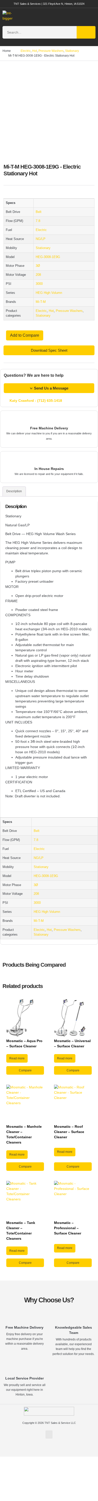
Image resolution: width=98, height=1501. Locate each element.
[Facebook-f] (49, 1450)
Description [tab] (14, 491)
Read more (17, 1058)
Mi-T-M (41, 302)
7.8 (38, 221)
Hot (34, 51)
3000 (39, 284)
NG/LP (40, 239)
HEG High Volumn (49, 293)
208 (38, 275)
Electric (26, 51)
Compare (25, 1070)
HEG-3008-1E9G (48, 257)
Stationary (72, 51)
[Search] (86, 32)
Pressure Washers (51, 51)
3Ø (38, 266)
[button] (88, 16)
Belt (38, 212)
